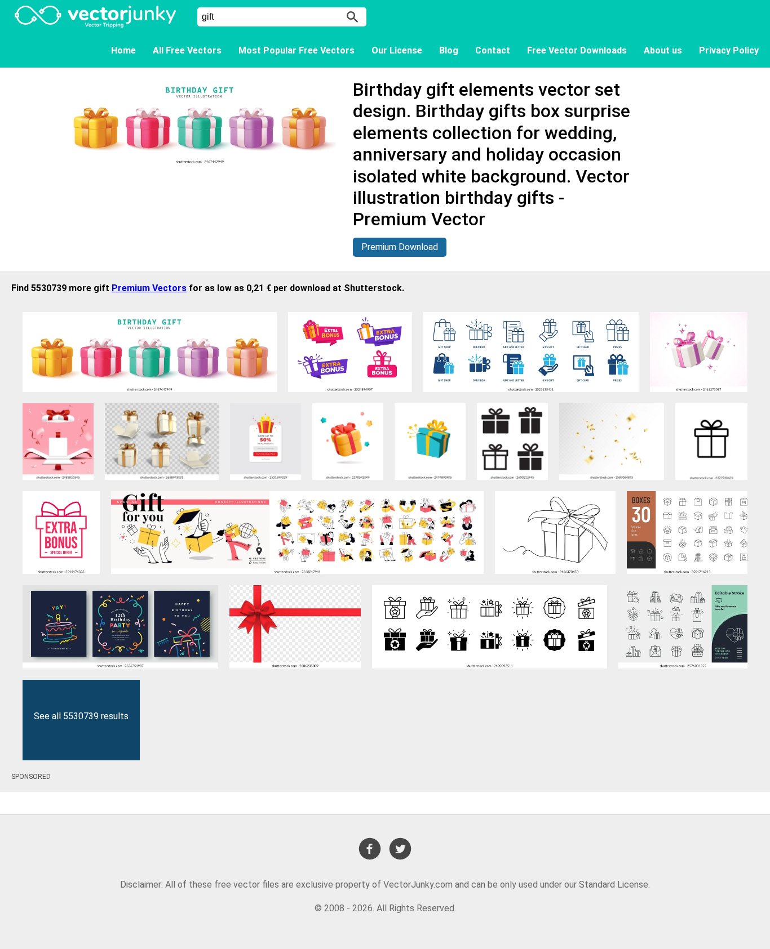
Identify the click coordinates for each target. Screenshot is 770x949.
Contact (492, 50)
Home (123, 50)
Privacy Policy (729, 50)
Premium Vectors (149, 288)
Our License (396, 50)
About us (663, 50)
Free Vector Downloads (577, 50)
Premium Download (399, 247)
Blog (448, 50)
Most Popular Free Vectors (296, 50)
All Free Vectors (187, 50)
